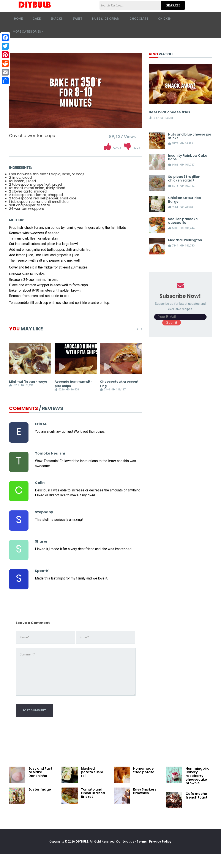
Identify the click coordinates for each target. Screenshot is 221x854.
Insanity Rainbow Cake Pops (187, 157)
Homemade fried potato (143, 770)
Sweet (77, 18)
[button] (24, 124)
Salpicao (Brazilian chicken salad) (184, 178)
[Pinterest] (5, 55)
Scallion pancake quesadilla (183, 221)
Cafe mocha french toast (196, 795)
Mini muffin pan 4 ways (28, 381)
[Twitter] (5, 46)
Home (18, 18)
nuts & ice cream (106, 18)
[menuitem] (128, 124)
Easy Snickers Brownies (144, 791)
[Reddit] (5, 63)
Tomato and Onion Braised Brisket (93, 793)
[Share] (5, 80)
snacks (57, 18)
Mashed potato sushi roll (92, 772)
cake (37, 18)
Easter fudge (39, 789)
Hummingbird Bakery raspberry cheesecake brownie (198, 775)
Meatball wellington (185, 240)
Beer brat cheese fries (169, 112)
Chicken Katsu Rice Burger (184, 200)
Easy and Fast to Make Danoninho (40, 772)
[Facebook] (5, 37)
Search (173, 5)
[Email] (5, 72)
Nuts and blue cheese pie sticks (189, 136)
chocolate (138, 18)
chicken (164, 18)
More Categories (27, 31)
